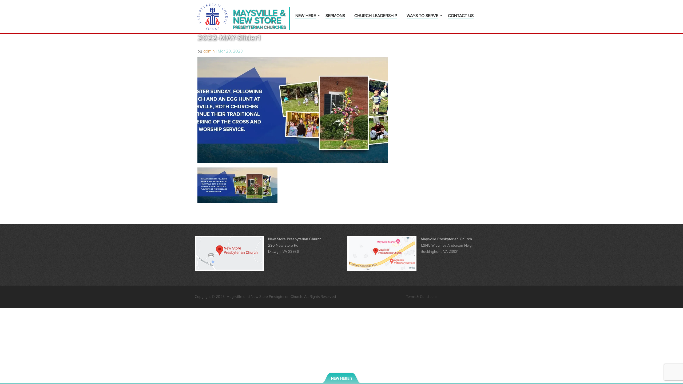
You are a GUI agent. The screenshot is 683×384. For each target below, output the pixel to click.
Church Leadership (375, 16)
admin (209, 51)
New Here (305, 16)
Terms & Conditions (421, 296)
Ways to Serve (422, 16)
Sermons (335, 16)
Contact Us (461, 16)
